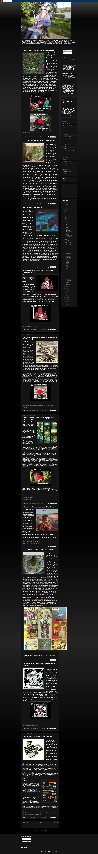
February (67, 282)
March (66, 227)
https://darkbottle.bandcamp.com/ (30, 132)
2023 (65, 207)
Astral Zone (64, 121)
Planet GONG (65, 148)
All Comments (67, 52)
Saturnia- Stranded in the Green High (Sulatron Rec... (68, 257)
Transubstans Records (67, 171)
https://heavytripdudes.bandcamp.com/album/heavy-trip (35, 724)
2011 (65, 303)
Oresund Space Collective (67, 144)
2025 (65, 204)
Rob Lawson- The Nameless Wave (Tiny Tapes (38, 507)
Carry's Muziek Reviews (67, 125)
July (66, 220)
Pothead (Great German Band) (69, 150)
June (66, 222)
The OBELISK (65, 169)
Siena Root (64, 159)
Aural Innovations (66, 123)
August (66, 218)
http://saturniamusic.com (27, 499)
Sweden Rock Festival (67, 167)
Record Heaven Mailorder (67, 152)
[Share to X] (53, 137)
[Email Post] (48, 136)
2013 (65, 299)
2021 (65, 211)
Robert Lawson (65, 157)
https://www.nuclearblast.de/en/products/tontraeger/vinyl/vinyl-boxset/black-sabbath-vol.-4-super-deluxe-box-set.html (40, 813)
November (67, 213)
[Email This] (50, 137)
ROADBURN (65, 155)
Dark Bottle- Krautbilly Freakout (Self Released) (38, 50)
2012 (65, 301)
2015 (65, 295)
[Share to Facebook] (54, 137)
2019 (65, 288)
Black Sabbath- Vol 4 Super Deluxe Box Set (37, 736)
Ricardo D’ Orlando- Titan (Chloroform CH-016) (38, 140)
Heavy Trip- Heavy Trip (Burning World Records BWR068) (68, 274)
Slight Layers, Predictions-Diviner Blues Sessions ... (68, 251)
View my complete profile (67, 115)
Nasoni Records (65, 142)
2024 (65, 206)
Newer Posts (25, 822)
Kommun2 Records (66, 129)
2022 (65, 209)
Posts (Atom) (43, 830)
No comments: (43, 136)
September (67, 216)
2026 (65, 202)
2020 (65, 286)
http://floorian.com (26, 263)
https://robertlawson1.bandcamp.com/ (31, 543)
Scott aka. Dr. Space (68, 100)
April (66, 225)
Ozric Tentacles (65, 146)
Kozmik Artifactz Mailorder (67, 132)
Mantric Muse (65, 134)
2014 (65, 297)
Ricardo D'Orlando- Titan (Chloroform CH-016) (38, 550)
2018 (65, 290)
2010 (65, 304)
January (67, 284)
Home (40, 822)
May (66, 224)
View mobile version (40, 824)
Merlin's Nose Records (67, 136)
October (67, 214)
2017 (65, 292)
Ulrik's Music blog (66, 173)
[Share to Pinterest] (55, 137)
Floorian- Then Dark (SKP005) (32, 207)
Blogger (55, 851)
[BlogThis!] (51, 137)
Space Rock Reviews (66, 161)
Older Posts (55, 822)
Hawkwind (64, 127)
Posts (65, 50)
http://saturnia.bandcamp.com (28, 497)
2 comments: (43, 728)
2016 (65, 293)
